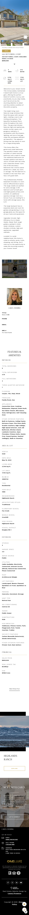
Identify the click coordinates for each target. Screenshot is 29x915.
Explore (14, 768)
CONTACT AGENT (14, 337)
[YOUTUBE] (21, 882)
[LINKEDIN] (16, 882)
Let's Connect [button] (14, 817)
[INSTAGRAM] (12, 882)
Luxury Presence (14, 893)
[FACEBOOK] (8, 882)
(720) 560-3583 (7, 320)
